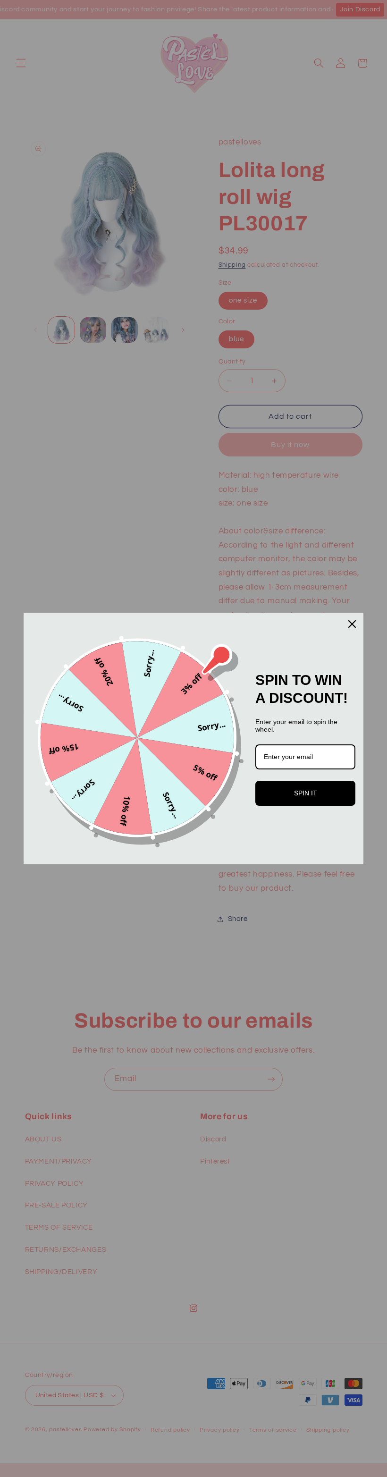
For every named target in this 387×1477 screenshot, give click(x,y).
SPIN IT (305, 793)
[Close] (352, 624)
